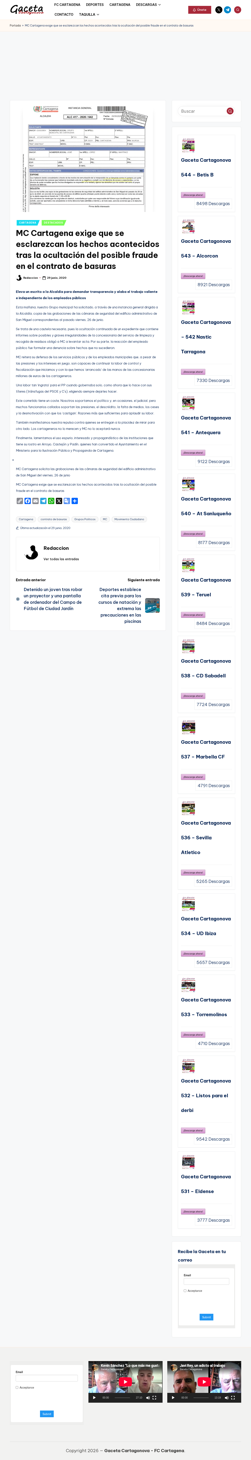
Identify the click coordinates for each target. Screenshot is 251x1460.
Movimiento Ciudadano (129, 519)
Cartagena (26, 519)
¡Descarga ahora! (193, 195)
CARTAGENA (27, 222)
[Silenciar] (148, 1398)
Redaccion (56, 548)
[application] (125, 1382)
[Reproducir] (94, 1398)
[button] (199, 10)
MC (105, 519)
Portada (15, 25)
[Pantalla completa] (154, 1398)
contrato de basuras (54, 519)
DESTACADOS (53, 222)
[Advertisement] (125, 60)
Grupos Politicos (84, 519)
